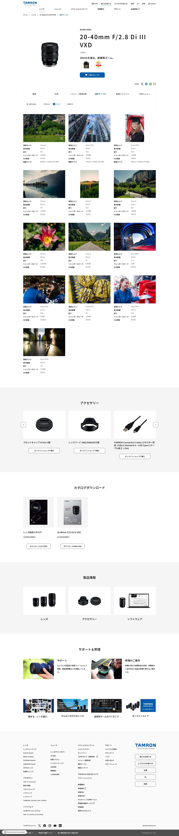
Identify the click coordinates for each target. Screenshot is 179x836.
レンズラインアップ (29, 749)
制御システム (55, 759)
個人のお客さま (106, 4)
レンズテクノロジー (58, 752)
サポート (117, 9)
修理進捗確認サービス (85, 803)
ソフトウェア (28, 807)
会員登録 (134, 9)
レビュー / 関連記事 (84, 760)
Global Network (149, 825)
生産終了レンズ (28, 771)
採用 (143, 4)
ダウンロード (109, 753)
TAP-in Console (29, 782)
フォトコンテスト (84, 749)
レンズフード (27, 797)
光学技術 (53, 767)
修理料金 (81, 792)
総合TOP (95, 4)
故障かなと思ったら (84, 811)
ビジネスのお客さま (121, 4)
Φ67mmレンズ (28, 768)
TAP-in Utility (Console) (33, 814)
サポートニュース (111, 764)
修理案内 (100, 9)
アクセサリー (28, 778)
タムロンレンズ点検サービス (87, 800)
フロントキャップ (29, 789)
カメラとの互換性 (111, 749)
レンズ (41, 9)
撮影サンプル (82, 764)
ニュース (57, 9)
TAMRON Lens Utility (32, 811)
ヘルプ (107, 757)
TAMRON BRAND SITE (88, 774)
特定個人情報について (45, 833)
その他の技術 (55, 774)
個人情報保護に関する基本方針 (68, 833)
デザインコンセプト (85, 778)
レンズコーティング (57, 763)
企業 (132, 4)
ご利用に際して (28, 833)
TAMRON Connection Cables (35, 800)
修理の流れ (81, 796)
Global (153, 4)
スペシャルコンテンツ (79, 9)
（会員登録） (87, 757)
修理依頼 (81, 788)
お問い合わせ (109, 760)
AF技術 (53, 756)
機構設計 (53, 771)
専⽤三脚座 (26, 785)
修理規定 (81, 807)
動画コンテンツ (83, 768)
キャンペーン (82, 753)
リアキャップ (27, 793)
